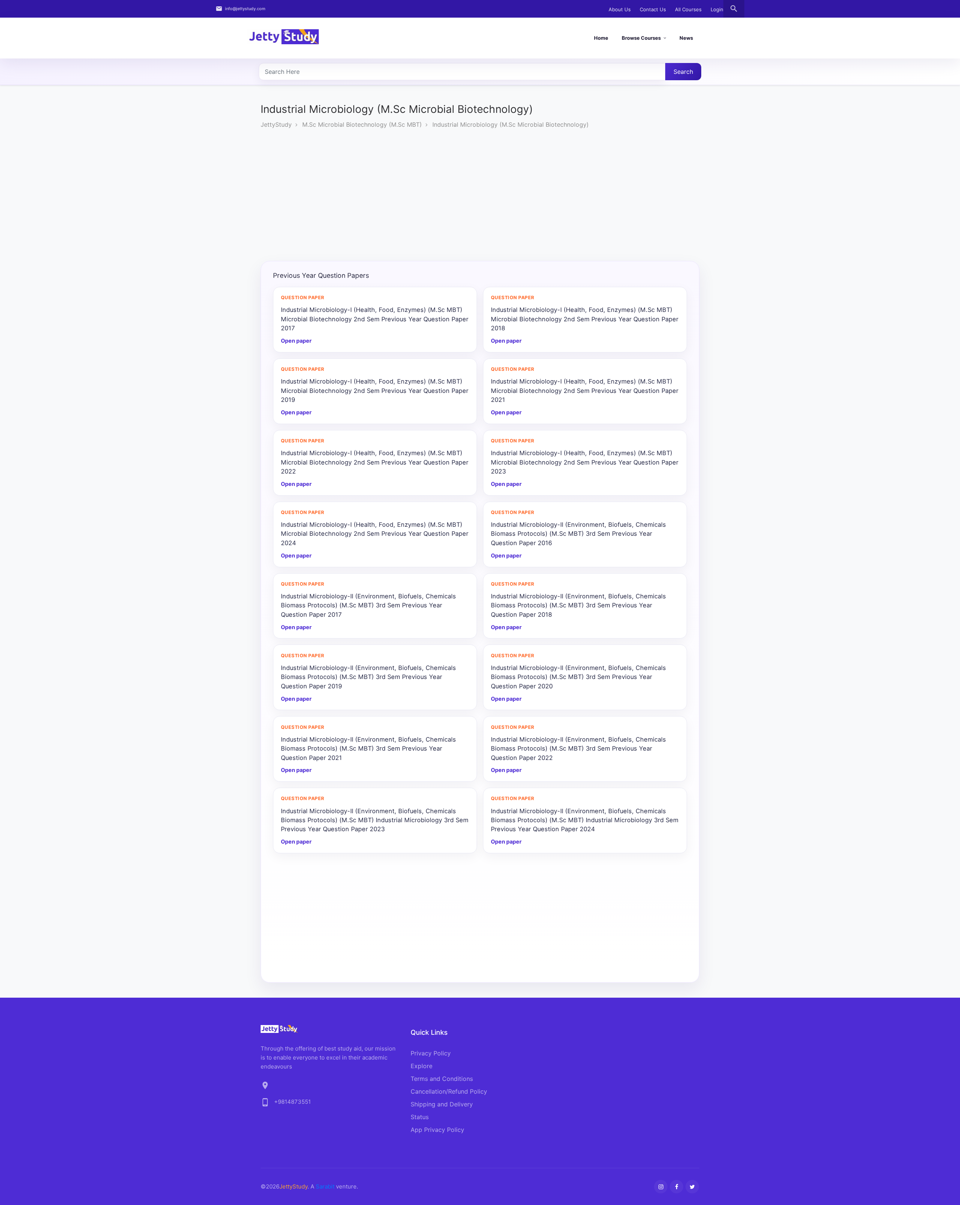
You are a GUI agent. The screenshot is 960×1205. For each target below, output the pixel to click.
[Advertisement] (480, 196)
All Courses (688, 9)
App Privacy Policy (437, 1129)
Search (683, 71)
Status (420, 1117)
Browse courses (641, 38)
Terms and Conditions (442, 1078)
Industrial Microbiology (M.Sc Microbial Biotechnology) (510, 124)
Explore (421, 1066)
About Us (620, 9)
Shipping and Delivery (442, 1104)
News (686, 38)
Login (717, 9)
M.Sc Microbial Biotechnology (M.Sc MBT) (362, 124)
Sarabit (325, 1186)
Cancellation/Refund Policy (449, 1091)
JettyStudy (276, 124)
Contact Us (653, 9)
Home (601, 38)
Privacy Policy (431, 1053)
